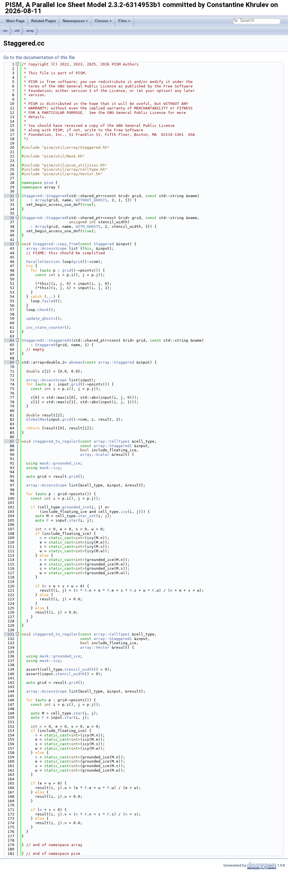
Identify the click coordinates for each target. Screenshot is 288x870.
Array (40, 200)
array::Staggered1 (113, 446)
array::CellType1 (112, 441)
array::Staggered (116, 362)
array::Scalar (94, 454)
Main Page (15, 21)
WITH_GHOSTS (88, 226)
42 (8, 244)
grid (77, 262)
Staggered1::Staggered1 (46, 340)
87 (8, 441)
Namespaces (74, 21)
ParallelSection (43, 262)
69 (8, 362)
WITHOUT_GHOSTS (91, 200)
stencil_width (79, 669)
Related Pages (43, 21)
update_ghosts (40, 318)
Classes (101, 21)
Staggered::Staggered (44, 196)
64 (8, 340)
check (43, 310)
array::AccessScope (46, 248)
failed (48, 301)
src (5, 30)
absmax (75, 362)
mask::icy (50, 468)
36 (8, 218)
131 (8, 634)
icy (124, 512)
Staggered (104, 244)
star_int (87, 516)
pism (48, 183)
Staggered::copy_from (55, 244)
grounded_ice (75, 507)
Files (122, 21)
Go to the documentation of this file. (39, 57)
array (30, 30)
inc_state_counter (45, 327)
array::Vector (94, 647)
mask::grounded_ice (60, 463)
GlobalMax (36, 419)
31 (8, 196)
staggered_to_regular (55, 441)
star (73, 520)
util (17, 30)
